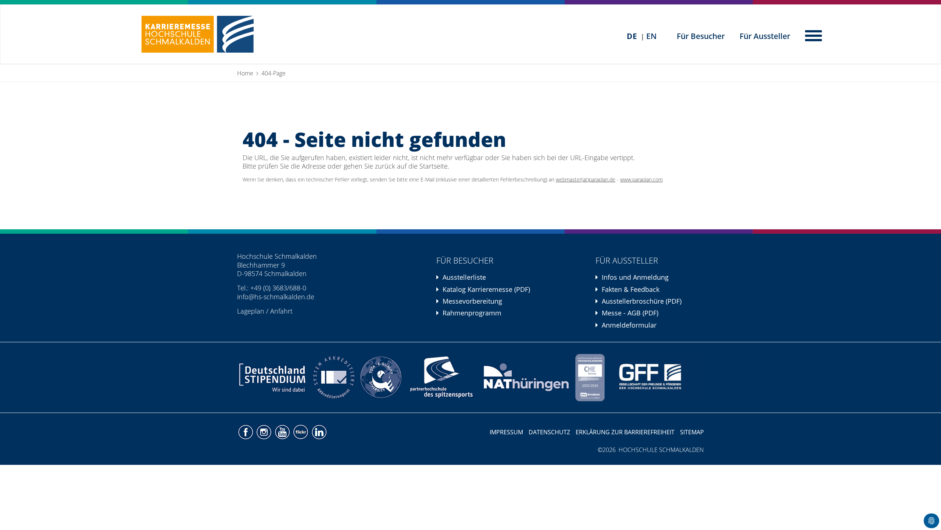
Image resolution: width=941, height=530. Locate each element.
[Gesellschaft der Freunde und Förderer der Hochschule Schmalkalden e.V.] (655, 377)
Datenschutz (549, 432)
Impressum (506, 432)
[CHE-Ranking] (590, 377)
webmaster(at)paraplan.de (585, 179)
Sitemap (692, 432)
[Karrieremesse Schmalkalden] (197, 34)
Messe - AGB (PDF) (630, 312)
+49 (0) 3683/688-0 (278, 287)
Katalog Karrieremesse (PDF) (486, 289)
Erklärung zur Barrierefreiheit (625, 432)
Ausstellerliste (464, 277)
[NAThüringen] (526, 377)
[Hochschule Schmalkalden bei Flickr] (301, 431)
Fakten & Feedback (630, 289)
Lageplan (250, 311)
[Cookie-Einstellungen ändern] (931, 520)
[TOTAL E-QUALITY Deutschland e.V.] (381, 377)
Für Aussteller (765, 36)
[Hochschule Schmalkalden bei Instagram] (264, 431)
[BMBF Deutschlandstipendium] (273, 377)
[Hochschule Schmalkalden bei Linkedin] (319, 431)
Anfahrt (281, 311)
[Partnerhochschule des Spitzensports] (442, 377)
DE (632, 36)
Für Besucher (701, 36)
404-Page (273, 73)
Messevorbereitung (472, 301)
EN (651, 36)
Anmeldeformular (629, 325)
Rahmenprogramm (472, 312)
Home (245, 73)
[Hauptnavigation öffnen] (814, 35)
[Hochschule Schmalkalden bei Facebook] (246, 431)
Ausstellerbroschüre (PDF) (641, 301)
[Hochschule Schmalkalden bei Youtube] (283, 431)
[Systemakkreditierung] (333, 377)
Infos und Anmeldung (635, 277)
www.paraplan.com (641, 179)
